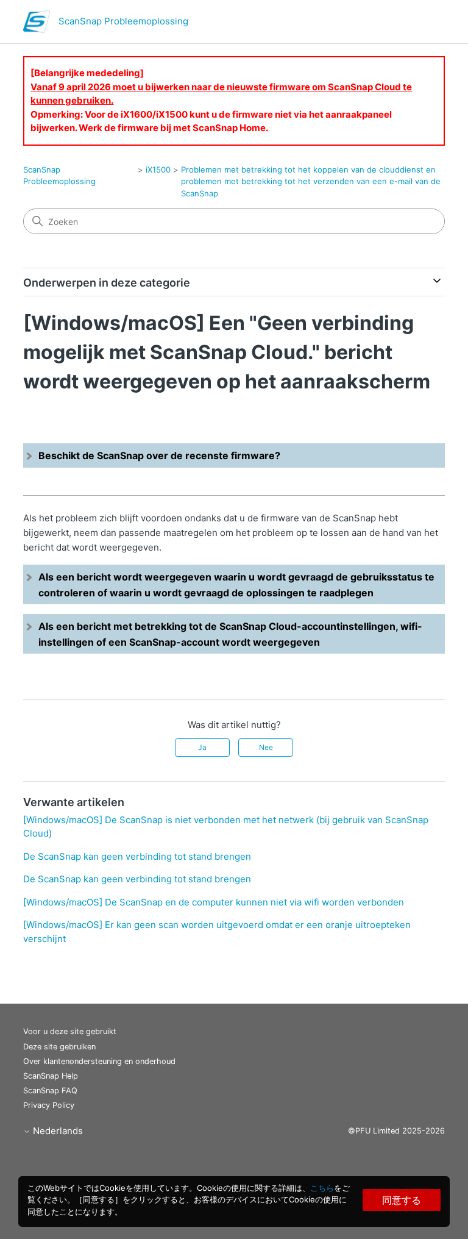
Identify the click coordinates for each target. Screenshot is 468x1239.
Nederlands (56, 1131)
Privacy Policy (48, 1105)
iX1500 (158, 169)
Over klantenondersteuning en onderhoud (99, 1061)
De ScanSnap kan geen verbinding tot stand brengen (137, 856)
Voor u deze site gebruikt (69, 1031)
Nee (266, 747)
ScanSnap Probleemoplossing (59, 176)
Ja (202, 747)
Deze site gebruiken (59, 1046)
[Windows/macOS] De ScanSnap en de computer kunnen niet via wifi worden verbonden (213, 902)
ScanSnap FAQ (50, 1090)
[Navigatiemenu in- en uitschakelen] (423, 24)
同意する (401, 1200)
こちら (322, 1188)
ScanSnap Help (50, 1075)
